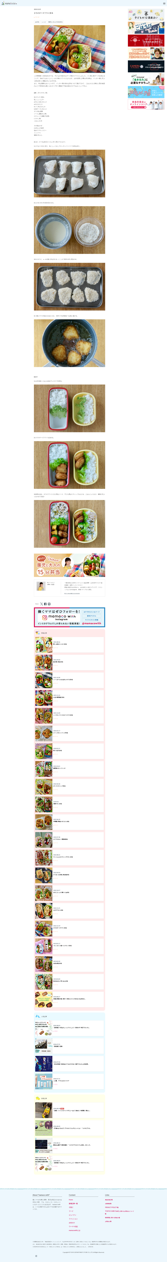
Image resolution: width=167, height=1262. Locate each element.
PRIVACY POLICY (111, 1207)
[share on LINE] (49, 604)
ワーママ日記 (73, 1226)
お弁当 (37, 22)
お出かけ (72, 1223)
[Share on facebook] (45, 604)
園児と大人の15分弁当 (55, 22)
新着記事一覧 (73, 1203)
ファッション (73, 1219)
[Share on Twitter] (41, 604)
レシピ (44, 22)
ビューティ (72, 1215)
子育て (71, 1207)
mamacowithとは (74, 1230)
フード (71, 1211)
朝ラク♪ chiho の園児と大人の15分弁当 (72, 593)
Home (71, 1200)
